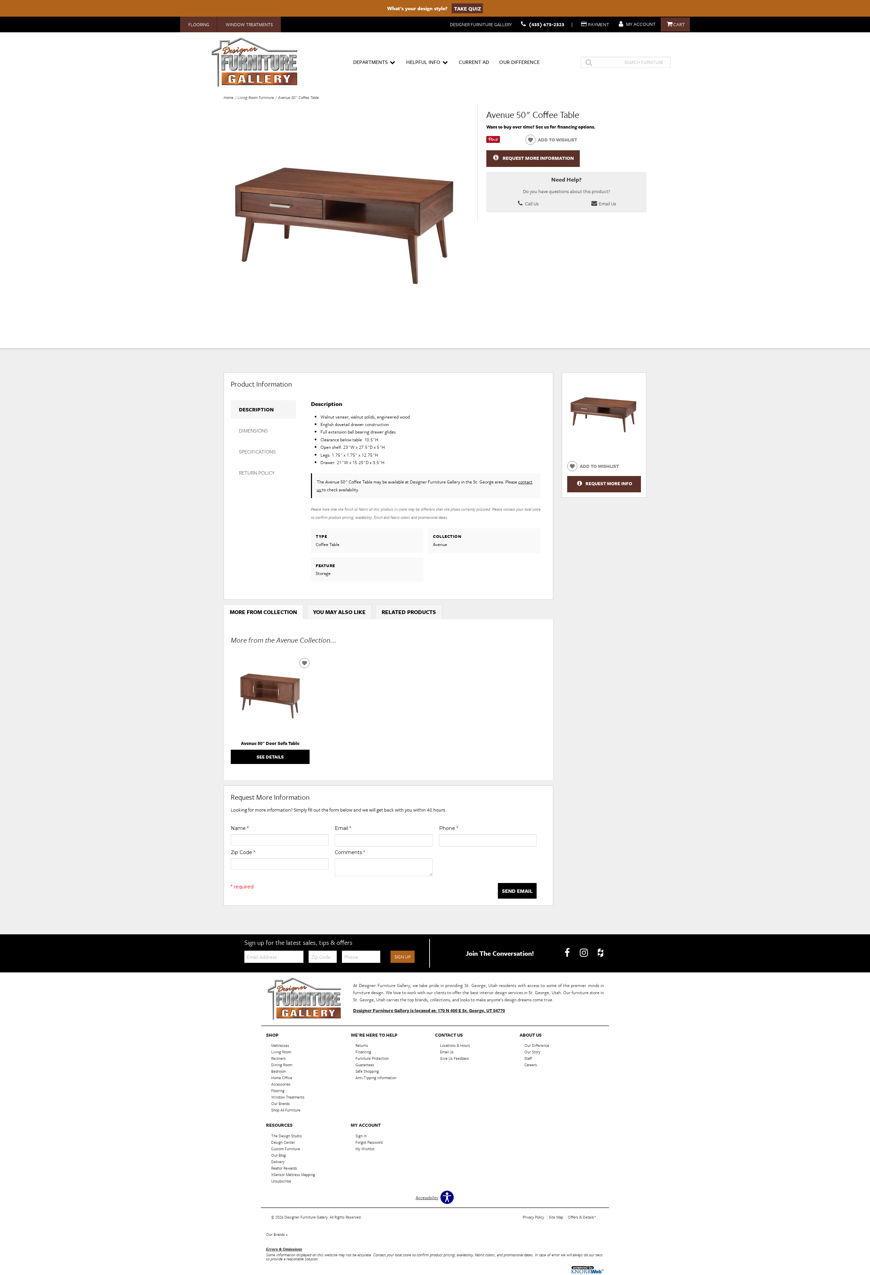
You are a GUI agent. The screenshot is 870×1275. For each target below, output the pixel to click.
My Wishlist (365, 1149)
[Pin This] (493, 141)
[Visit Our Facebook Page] (568, 952)
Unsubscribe (281, 1181)
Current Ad (474, 62)
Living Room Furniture (256, 97)
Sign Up (403, 956)
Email (343, 828)
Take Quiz (467, 8)
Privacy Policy (533, 1217)
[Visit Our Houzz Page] (600, 952)
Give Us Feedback (454, 1058)
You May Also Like (339, 612)
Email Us (607, 203)
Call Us (531, 203)
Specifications (257, 451)
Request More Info (609, 483)
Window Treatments (249, 24)
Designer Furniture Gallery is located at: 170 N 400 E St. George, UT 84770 (429, 1010)
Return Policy (257, 472)
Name (240, 828)
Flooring (198, 24)
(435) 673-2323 (546, 24)
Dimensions (253, 430)
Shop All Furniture (285, 1110)
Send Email (517, 891)
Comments (350, 852)
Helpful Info (423, 62)
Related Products (409, 612)
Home (228, 97)
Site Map (556, 1217)
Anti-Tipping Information (375, 1078)
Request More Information (538, 158)
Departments (370, 62)
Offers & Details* (582, 1217)
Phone (448, 828)
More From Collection (263, 612)
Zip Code (243, 852)
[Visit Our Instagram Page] (584, 952)
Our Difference (519, 62)
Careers (530, 1065)
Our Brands (277, 1234)
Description (256, 409)
